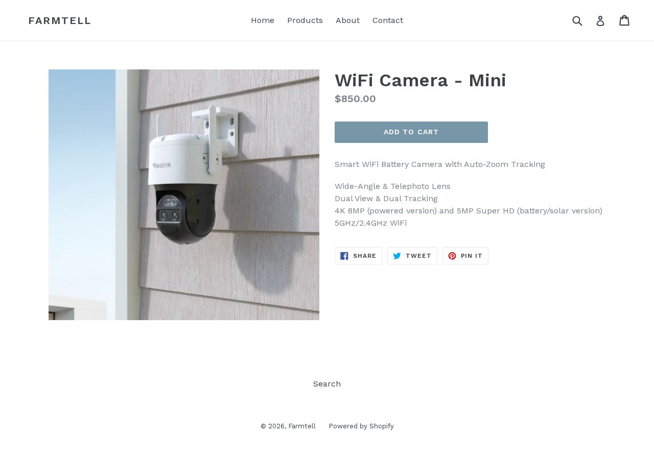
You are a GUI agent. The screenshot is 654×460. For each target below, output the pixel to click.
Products (305, 20)
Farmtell (59, 20)
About (348, 20)
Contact (387, 20)
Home (262, 20)
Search (327, 384)
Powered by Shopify (361, 426)
